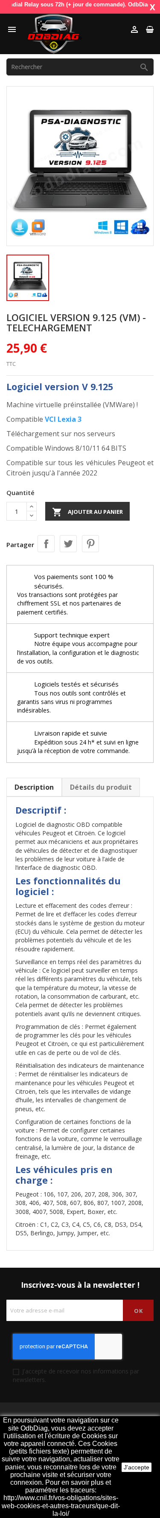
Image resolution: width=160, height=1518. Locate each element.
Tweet (68, 543)
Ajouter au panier (87, 512)
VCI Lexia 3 (63, 419)
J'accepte (136, 1467)
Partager (46, 543)
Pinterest (90, 543)
